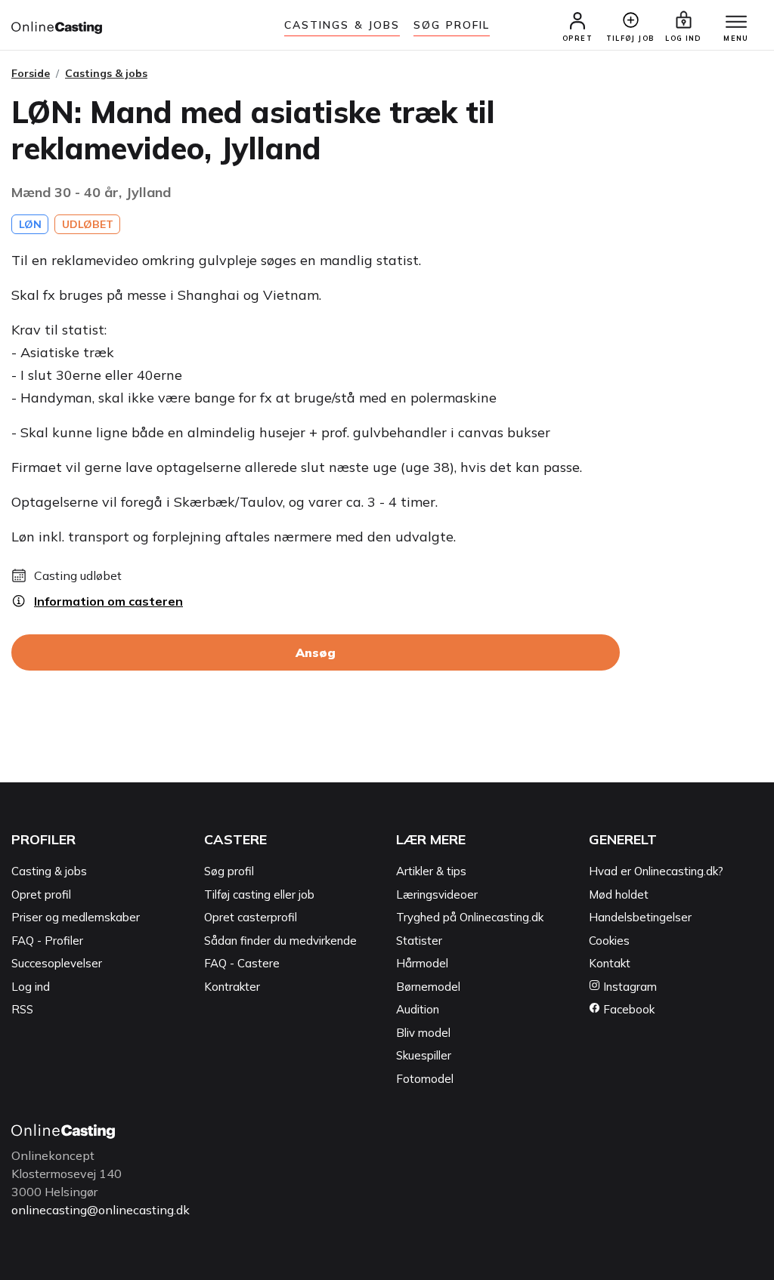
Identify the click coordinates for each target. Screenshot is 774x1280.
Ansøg (316, 652)
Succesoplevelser (56, 963)
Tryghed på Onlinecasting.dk (469, 917)
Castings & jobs (342, 25)
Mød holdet (619, 894)
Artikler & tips (431, 871)
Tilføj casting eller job (259, 894)
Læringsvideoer (437, 894)
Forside (30, 73)
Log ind (30, 986)
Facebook (627, 1009)
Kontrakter (232, 986)
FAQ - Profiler (47, 940)
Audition (417, 1009)
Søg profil (229, 871)
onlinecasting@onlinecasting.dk (100, 1209)
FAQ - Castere (242, 963)
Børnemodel (428, 986)
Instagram (628, 986)
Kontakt (609, 963)
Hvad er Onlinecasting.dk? (656, 871)
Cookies (609, 940)
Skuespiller (423, 1055)
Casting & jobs (49, 871)
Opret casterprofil (250, 917)
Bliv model (423, 1033)
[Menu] (736, 22)
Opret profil (41, 894)
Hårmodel (422, 963)
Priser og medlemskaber (75, 917)
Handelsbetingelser (640, 917)
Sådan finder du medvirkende (280, 940)
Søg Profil (451, 25)
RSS (22, 1009)
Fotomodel (425, 1079)
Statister (419, 940)
